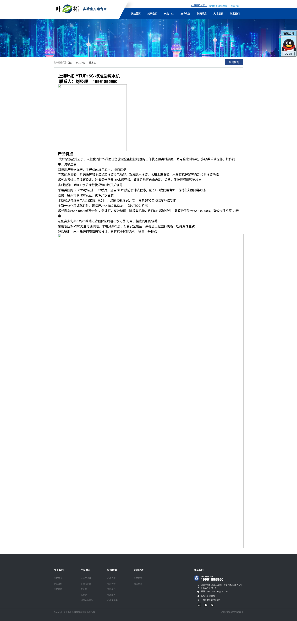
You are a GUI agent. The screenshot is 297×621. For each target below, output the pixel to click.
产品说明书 (112, 600)
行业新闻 (138, 583)
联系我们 (235, 13)
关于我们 (152, 13)
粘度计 (84, 594)
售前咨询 (111, 583)
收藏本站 (234, 5)
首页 (70, 62)
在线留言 (223, 5)
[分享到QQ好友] (206, 605)
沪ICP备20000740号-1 (232, 612)
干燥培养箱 (86, 583)
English (213, 5)
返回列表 (234, 62)
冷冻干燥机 (86, 578)
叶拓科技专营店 (199, 5)
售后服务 (111, 594)
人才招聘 (218, 13)
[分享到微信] (212, 605)
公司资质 (58, 589)
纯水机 (92, 62)
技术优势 (185, 13)
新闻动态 (202, 13)
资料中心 (111, 589)
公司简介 (58, 578)
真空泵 (84, 589)
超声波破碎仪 (87, 600)
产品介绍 (111, 578)
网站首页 (136, 13)
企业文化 (58, 583)
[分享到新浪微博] (199, 605)
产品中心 (169, 13)
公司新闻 (138, 578)
